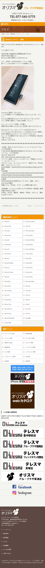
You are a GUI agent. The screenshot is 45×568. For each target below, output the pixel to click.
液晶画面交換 (29, 333)
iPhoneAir (6, 221)
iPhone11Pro (7, 286)
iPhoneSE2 (7, 281)
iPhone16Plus (29, 235)
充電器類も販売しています (10, 206)
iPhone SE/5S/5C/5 (9, 318)
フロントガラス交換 (9, 333)
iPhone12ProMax (8, 272)
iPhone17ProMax (30, 221)
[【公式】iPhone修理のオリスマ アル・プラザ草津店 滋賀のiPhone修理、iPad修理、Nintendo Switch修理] (22, 7)
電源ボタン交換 (8, 342)
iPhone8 (28, 299)
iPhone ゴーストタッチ (35, 206)
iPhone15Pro (7, 244)
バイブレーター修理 (30, 352)
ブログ (5, 541)
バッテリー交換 (8, 338)
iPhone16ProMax (30, 230)
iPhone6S (28, 309)
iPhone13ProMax (8, 263)
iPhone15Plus (29, 244)
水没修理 (6, 361)
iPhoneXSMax (8, 290)
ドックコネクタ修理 (30, 347)
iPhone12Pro (29, 272)
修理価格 (6, 537)
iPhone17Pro (7, 226)
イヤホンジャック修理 (9, 356)
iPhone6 (28, 313)
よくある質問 (7, 549)
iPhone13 (6, 267)
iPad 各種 (28, 318)
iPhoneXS (7, 295)
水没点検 (28, 356)
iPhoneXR (28, 290)
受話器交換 (7, 347)
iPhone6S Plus (8, 309)
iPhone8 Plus (7, 299)
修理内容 (6, 533)
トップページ (7, 529)
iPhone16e (7, 230)
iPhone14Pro (7, 253)
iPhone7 (28, 304)
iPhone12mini (29, 276)
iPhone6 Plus (7, 313)
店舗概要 (6, 545)
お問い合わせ (7, 553)
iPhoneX (28, 295)
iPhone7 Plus (7, 304)
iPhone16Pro (7, 235)
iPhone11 (28, 286)
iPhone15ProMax (30, 240)
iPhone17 (28, 226)
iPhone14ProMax (30, 249)
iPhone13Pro (29, 263)
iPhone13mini (29, 267)
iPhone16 (6, 240)
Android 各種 (7, 322)
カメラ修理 (7, 352)
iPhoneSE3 (28, 258)
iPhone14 (6, 258)
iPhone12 (6, 276)
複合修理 (28, 361)
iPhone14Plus (29, 253)
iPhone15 (6, 249)
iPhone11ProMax (30, 281)
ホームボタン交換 (30, 338)
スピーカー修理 (29, 342)
